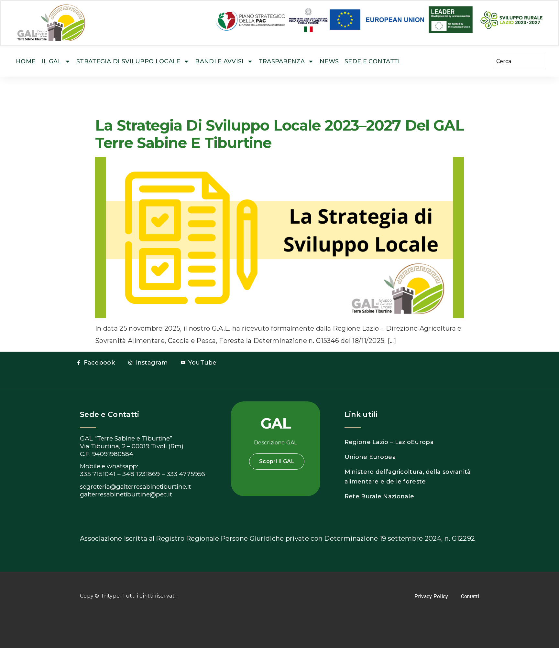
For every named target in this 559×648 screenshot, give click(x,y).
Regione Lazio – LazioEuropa (389, 442)
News (329, 61)
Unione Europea (370, 457)
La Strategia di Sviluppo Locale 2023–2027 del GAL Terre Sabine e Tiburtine (279, 134)
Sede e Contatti (372, 61)
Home (26, 61)
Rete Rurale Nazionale (379, 496)
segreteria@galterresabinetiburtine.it (135, 486)
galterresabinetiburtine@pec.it (126, 494)
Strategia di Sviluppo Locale (128, 61)
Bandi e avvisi (219, 61)
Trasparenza (282, 61)
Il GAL (51, 61)
